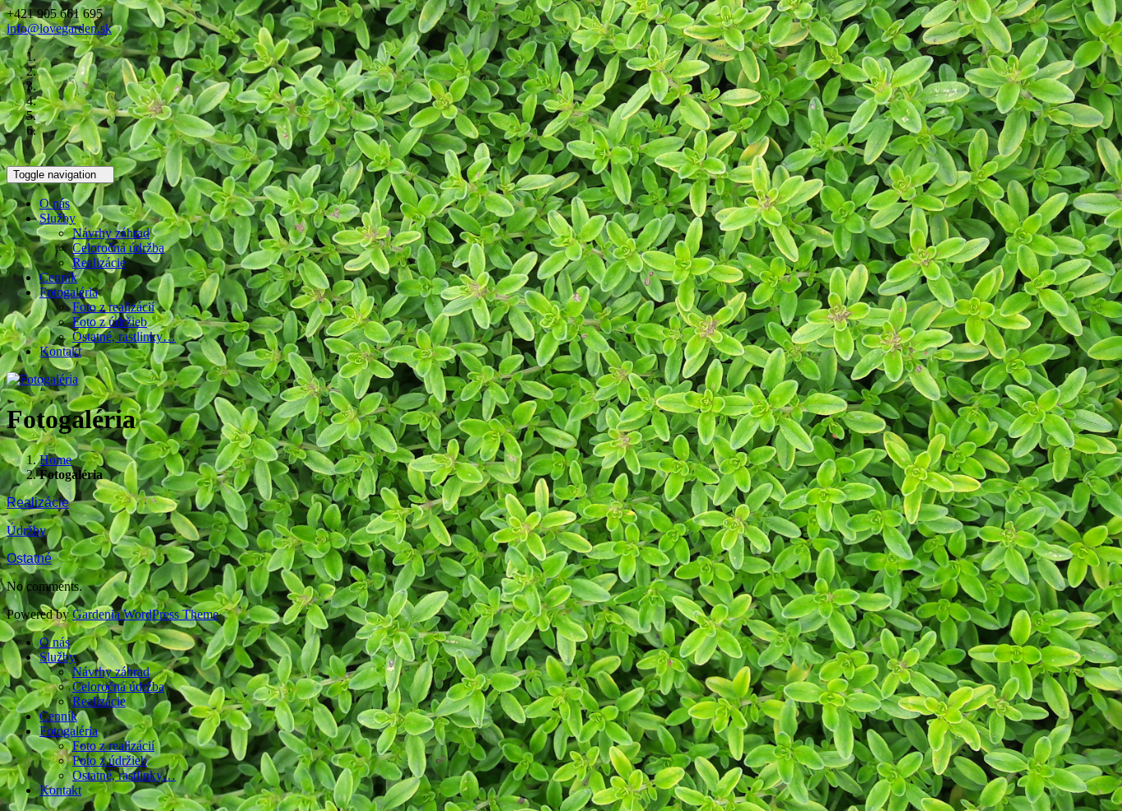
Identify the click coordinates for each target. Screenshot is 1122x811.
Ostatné (29, 558)
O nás (54, 203)
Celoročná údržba (118, 248)
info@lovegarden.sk (59, 28)
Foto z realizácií (113, 307)
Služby (57, 218)
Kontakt (60, 351)
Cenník (58, 277)
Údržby (26, 530)
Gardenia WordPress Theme (145, 614)
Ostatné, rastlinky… (124, 336)
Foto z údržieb (109, 322)
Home (55, 460)
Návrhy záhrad (110, 233)
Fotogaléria (68, 292)
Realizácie (99, 263)
